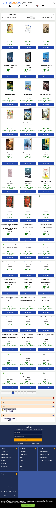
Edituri (21, 463)
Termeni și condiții (4, 451)
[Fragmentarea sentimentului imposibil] (28, 373)
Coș (39, 6)
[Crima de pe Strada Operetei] (46, 261)
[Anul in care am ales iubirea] (46, 63)
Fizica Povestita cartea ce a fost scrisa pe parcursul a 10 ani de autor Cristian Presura (8, 482)
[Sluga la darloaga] (28, 91)
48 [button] (51, 17)
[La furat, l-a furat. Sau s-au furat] (10, 373)
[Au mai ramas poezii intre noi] (28, 34)
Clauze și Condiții (44, 501)
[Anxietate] (10, 354)
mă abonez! (28, 440)
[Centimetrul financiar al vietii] (28, 334)
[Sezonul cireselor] (28, 279)
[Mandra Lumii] (10, 150)
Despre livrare (3, 463)
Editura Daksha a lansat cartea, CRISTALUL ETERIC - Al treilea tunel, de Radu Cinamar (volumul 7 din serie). (8, 477)
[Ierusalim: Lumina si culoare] (46, 224)
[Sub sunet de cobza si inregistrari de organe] (10, 225)
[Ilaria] (46, 34)
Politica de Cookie (25, 501)
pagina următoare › (31, 392)
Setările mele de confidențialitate (45, 460)
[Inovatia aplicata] (28, 178)
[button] (44, 6)
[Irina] (10, 120)
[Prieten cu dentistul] (28, 244)
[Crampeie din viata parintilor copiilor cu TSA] (10, 298)
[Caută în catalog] (53, 2)
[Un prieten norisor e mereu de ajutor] (10, 261)
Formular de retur (23, 454)
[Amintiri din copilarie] (10, 207)
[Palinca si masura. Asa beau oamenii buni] (46, 335)
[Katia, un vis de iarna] (28, 150)
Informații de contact (24, 451)
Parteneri (21, 469)
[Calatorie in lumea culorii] (46, 120)
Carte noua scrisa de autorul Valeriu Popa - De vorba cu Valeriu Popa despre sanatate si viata (9, 487)
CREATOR (9, 38)
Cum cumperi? (4, 460)
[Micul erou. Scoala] (46, 297)
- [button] (53, 406)
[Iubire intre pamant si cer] (46, 91)
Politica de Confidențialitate (35, 501)
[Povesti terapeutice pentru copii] (46, 195)
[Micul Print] (46, 354)
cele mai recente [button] (13, 17)
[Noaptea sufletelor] (10, 316)
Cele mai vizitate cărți (43, 457)
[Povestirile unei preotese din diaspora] (28, 354)
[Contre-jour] (46, 244)
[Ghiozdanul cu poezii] (46, 178)
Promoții (21, 460)
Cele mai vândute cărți (43, 451)
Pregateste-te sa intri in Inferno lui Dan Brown (8, 496)
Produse (22, 6)
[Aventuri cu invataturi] (46, 279)
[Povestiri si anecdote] (28, 207)
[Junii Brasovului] (28, 261)
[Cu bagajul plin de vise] (28, 224)
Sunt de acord (28, 505)
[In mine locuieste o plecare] (46, 150)
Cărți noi (21, 457)
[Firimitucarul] (10, 34)
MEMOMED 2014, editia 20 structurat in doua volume (8, 492)
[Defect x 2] (45, 373)
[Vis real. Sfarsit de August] (46, 316)
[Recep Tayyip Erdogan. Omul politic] (10, 334)
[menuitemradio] (34, 17)
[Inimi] (10, 178)
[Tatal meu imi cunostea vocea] (10, 63)
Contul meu (13, 6)
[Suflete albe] (28, 316)
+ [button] (53, 398)
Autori (21, 466)
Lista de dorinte (31, 6)
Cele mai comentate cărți (44, 454)
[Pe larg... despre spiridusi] (10, 279)
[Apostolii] (28, 63)
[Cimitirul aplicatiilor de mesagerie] (10, 244)
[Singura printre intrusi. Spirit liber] (28, 297)
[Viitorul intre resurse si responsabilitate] (28, 120)
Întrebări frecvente (4, 466)
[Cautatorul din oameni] (10, 91)
